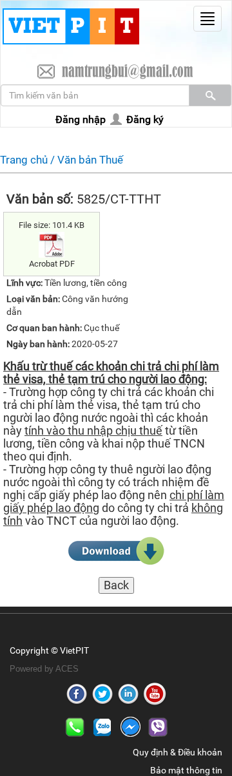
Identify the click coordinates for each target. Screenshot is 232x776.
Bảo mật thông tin (186, 770)
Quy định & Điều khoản (177, 752)
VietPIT (74, 650)
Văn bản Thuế (90, 159)
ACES (67, 669)
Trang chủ (24, 159)
